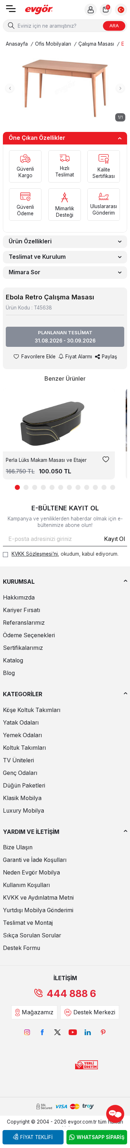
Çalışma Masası (96, 44)
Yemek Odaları (22, 735)
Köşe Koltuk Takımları (31, 710)
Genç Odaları (20, 773)
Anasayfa (17, 44)
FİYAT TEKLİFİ (36, 1137)
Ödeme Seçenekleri (29, 635)
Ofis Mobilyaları (53, 44)
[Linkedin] (88, 1032)
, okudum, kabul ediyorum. (65, 554)
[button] (10, 88)
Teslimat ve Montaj (28, 922)
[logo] (39, 10)
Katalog (13, 660)
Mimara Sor (24, 272)
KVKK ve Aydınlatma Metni (38, 897)
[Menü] (11, 11)
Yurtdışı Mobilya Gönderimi (38, 910)
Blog (9, 673)
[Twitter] (57, 1032)
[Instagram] (27, 1032)
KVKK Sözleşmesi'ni (35, 554)
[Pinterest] (103, 1032)
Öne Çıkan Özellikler (37, 137)
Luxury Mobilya (23, 810)
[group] (65, 88)
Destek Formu (21, 948)
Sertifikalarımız (23, 647)
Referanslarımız (24, 622)
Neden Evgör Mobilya (31, 872)
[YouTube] (72, 1032)
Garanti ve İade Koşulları (34, 860)
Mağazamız (37, 1012)
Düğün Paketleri (24, 785)
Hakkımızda (19, 597)
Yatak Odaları (21, 722)
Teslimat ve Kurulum (37, 256)
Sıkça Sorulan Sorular (32, 935)
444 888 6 (71, 994)
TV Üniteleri (18, 760)
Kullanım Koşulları (26, 885)
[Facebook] (42, 1032)
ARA (114, 25)
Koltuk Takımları (24, 747)
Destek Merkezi (94, 1012)
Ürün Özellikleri (30, 241)
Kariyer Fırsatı (21, 610)
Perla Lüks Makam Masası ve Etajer (46, 460)
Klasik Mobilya (22, 798)
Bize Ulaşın (17, 847)
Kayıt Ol (114, 539)
